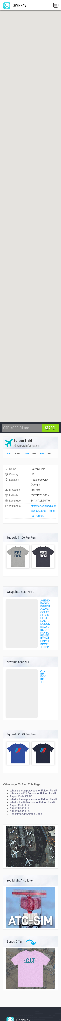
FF (42, 679)
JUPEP (44, 647)
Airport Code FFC (20, 805)
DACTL (44, 621)
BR (42, 673)
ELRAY (44, 629)
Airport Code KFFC (21, 796)
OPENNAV (19, 5)
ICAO (9, 453)
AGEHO (45, 600)
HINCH (44, 641)
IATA (27, 453)
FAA (42, 453)
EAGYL (44, 626)
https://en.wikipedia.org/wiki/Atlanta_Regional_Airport (43, 511)
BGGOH (45, 606)
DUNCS (45, 624)
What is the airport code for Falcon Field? (33, 790)
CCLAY (44, 612)
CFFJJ (44, 618)
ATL (42, 670)
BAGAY (44, 603)
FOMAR (45, 638)
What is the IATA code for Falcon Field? (32, 802)
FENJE (44, 635)
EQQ (43, 676)
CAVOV (44, 609)
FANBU (44, 632)
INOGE (44, 644)
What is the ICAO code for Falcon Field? (33, 793)
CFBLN (44, 615)
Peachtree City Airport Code (26, 814)
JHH (43, 682)
